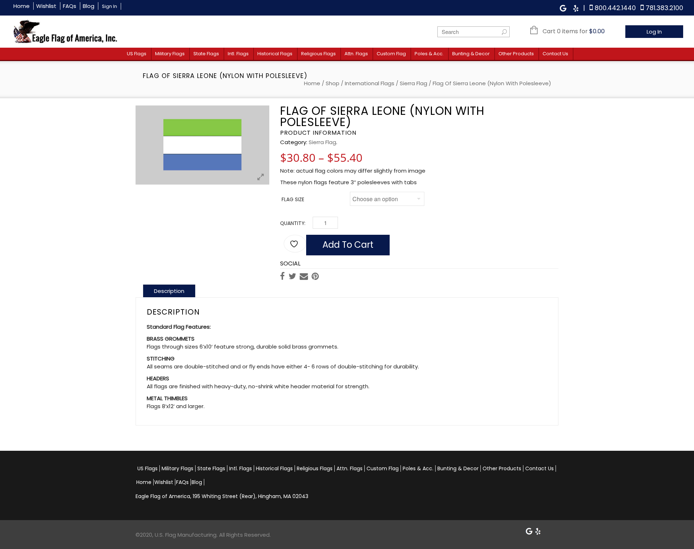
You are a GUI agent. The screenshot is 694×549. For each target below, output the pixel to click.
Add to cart (347, 244)
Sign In (109, 6)
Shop (332, 83)
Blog (88, 6)
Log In (654, 31)
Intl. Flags (238, 53)
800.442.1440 (615, 7)
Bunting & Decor (471, 53)
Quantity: (292, 223)
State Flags (206, 53)
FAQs (69, 6)
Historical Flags (274, 53)
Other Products (516, 53)
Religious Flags (318, 53)
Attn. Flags (356, 53)
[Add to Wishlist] (295, 243)
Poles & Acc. (429, 53)
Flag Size (293, 199)
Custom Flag (391, 53)
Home (21, 6)
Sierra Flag (413, 83)
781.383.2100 (664, 7)
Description (169, 291)
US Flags (136, 53)
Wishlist (46, 6)
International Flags (369, 83)
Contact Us (555, 53)
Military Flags (170, 53)
